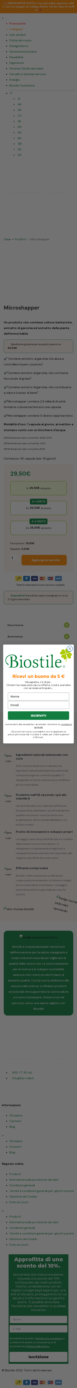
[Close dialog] (70, 648)
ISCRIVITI (38, 715)
